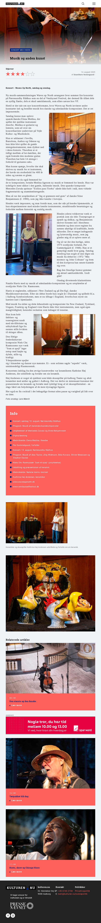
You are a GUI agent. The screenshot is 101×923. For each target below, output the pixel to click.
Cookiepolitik (81, 894)
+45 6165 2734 (65, 891)
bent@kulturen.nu (66, 894)
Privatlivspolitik (82, 891)
